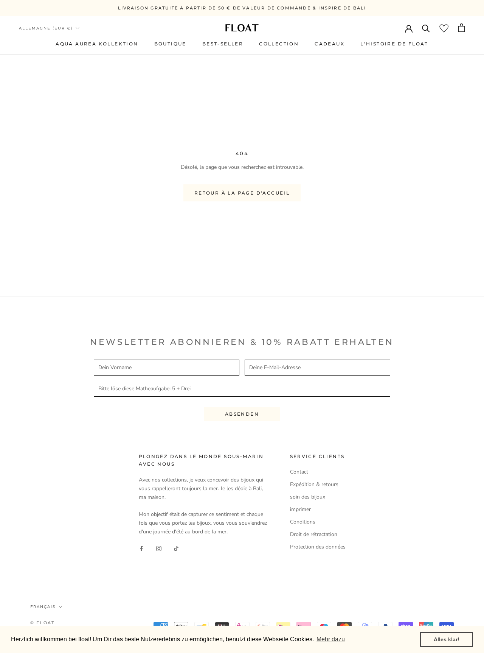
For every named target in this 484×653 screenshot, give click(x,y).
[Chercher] (426, 28)
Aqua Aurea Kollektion (97, 44)
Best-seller (222, 44)
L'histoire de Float (394, 44)
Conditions (302, 521)
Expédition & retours (314, 484)
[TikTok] (176, 548)
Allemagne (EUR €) (46, 28)
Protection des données (318, 546)
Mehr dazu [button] (330, 639)
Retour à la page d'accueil (242, 193)
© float (42, 622)
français (43, 606)
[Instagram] (158, 548)
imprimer (300, 509)
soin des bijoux (307, 496)
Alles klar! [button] (446, 639)
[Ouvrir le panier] (461, 27)
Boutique (170, 44)
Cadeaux (329, 44)
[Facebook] (141, 548)
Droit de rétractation (313, 534)
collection (279, 44)
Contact (299, 471)
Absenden (242, 414)
